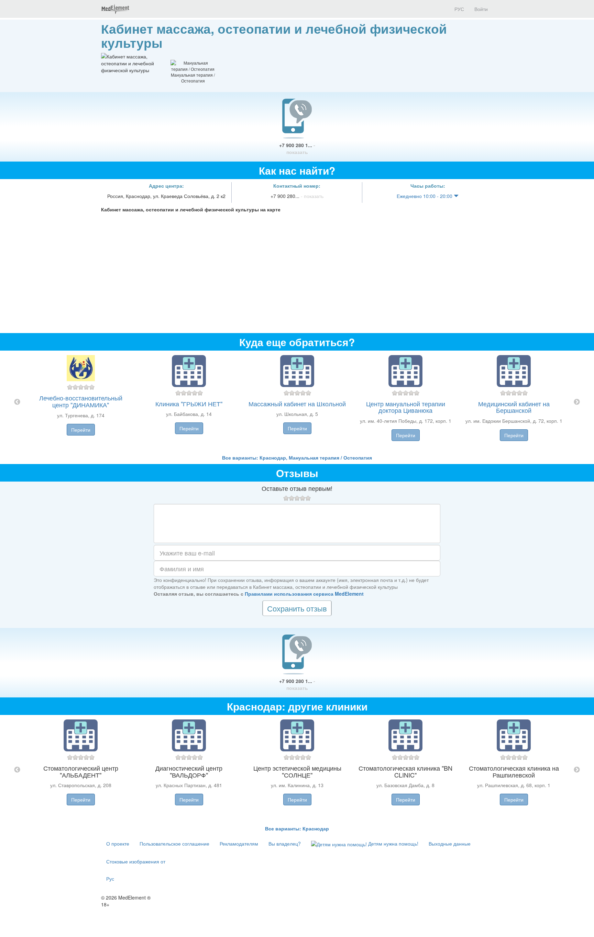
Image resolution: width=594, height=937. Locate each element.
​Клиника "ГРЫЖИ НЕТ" (188, 403)
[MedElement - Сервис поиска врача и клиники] (115, 9)
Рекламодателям (239, 843)
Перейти (80, 429)
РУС (458, 8)
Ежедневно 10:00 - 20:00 (425, 195)
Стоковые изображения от (135, 861)
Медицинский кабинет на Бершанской (514, 407)
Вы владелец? (284, 843)
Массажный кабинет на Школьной (297, 403)
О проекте (117, 843)
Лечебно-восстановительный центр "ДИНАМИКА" (80, 401)
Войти (481, 8)
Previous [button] (17, 402)
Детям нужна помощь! (392, 843)
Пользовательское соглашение (174, 843)
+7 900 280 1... (297, 148)
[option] (297, 402)
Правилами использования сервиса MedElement (304, 593)
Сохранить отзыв (297, 608)
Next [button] (576, 402)
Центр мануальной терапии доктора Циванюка (405, 407)
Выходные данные (450, 843)
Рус (110, 878)
